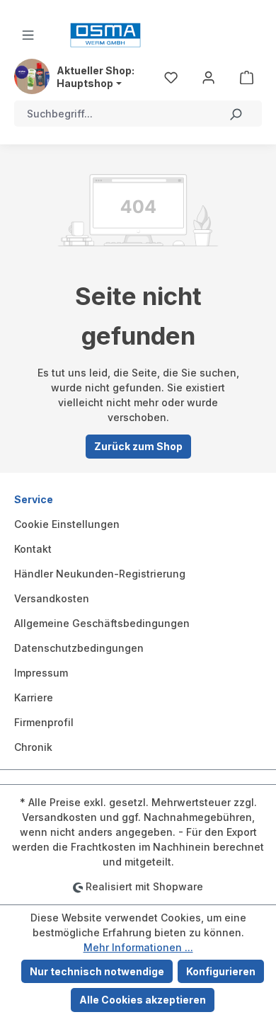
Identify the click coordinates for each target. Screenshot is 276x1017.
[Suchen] (235, 113)
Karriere (33, 697)
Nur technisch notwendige (97, 971)
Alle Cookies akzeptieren (142, 1000)
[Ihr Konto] (208, 76)
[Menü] (28, 35)
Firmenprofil (44, 722)
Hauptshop (85, 83)
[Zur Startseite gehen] (105, 35)
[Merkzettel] (171, 76)
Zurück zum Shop (138, 446)
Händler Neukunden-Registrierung (99, 574)
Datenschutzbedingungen (79, 648)
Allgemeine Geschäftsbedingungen (102, 623)
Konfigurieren (220, 971)
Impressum (41, 673)
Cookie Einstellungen (67, 524)
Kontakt (33, 549)
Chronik (33, 747)
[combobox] (112, 113)
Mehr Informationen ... (138, 947)
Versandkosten (51, 598)
